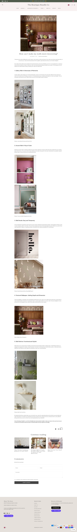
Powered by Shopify (38, 527)
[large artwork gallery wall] (38, 124)
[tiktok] (7, 1)
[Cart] (74, 5)
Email (41, 467)
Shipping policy (37, 519)
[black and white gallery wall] (38, 94)
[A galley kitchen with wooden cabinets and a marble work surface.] (38, 443)
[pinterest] (6, 1)
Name (16, 467)
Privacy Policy (37, 510)
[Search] (2, 4)
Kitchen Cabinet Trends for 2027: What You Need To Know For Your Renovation (38, 451)
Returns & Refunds (37, 508)
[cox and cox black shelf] (38, 365)
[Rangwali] (38, 169)
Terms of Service (37, 512)
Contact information (38, 521)
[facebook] (2, 1)
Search (35, 503)
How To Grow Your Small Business (55, 450)
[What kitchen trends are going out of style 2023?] (21, 443)
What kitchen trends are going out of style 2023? (21, 450)
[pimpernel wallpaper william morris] (38, 320)
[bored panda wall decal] (38, 244)
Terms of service (37, 517)
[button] (62, 429)
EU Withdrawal (56, 507)
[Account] (72, 5)
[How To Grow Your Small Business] (55, 443)
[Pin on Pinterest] (59, 429)
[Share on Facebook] (56, 429)
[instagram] (4, 1)
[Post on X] (57, 429)
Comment (17, 472)
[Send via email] (60, 429)
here (57, 504)
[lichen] (38, 199)
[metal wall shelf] (38, 395)
